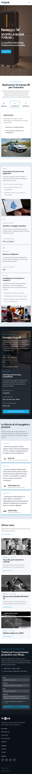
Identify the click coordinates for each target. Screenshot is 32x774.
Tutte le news (7, 532)
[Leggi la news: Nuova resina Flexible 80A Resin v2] (16, 581)
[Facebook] (2, 757)
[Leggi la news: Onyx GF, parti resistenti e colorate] (16, 544)
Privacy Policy (4, 766)
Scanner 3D (4, 733)
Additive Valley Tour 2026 (13, 631)
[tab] (15, 104)
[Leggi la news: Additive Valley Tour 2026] (16, 618)
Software (3, 740)
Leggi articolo (8, 568)
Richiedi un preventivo (16, 409)
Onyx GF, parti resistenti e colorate (13, 559)
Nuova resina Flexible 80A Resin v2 (16, 595)
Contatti (3, 750)
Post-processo (5, 736)
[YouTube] (14, 757)
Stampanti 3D (5, 730)
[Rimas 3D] (5, 2)
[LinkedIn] (10, 757)
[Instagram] (6, 757)
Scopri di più (6, 51)
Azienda (3, 747)
